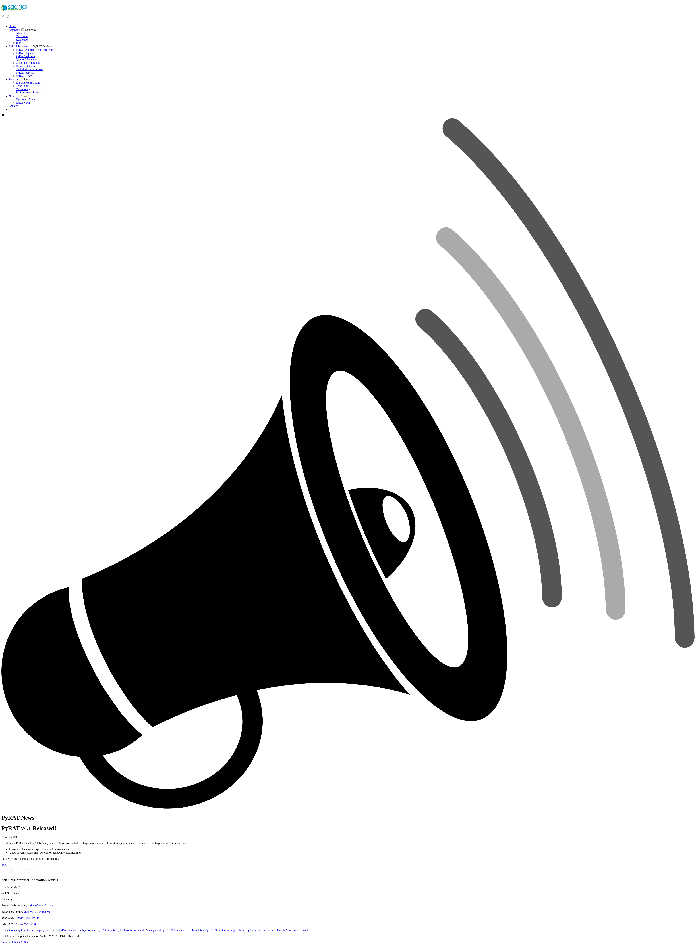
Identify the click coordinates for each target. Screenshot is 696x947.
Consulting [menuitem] (22, 85)
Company (30, 29)
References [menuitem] (22, 39)
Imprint (5, 942)
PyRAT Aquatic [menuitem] (25, 53)
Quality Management (149, 930)
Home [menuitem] (12, 26)
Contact (303, 930)
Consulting (228, 930)
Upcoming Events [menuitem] (26, 99)
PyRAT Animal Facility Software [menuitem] (35, 49)
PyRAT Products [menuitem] (19, 46)
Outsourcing (242, 930)
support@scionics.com (37, 911)
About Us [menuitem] (21, 33)
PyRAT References (172, 930)
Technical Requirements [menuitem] (30, 69)
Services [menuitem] (14, 79)
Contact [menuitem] (13, 105)
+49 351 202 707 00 (27, 917)
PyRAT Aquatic (107, 930)
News (23, 96)
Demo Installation (194, 930)
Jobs (295, 930)
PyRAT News (213, 930)
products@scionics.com (40, 905)
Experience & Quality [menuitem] (28, 82)
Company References (46, 930)
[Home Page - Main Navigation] (14, 13)
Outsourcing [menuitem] (23, 89)
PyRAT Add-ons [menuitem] (25, 56)
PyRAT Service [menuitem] (25, 72)
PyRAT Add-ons (126, 930)
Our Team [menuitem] (22, 36)
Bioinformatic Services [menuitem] (29, 92)
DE (310, 930)
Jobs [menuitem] (18, 42)
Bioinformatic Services (263, 930)
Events (281, 930)
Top (3, 864)
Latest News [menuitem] (23, 102)
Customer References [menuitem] (28, 62)
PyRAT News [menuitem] (24, 75)
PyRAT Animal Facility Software (78, 930)
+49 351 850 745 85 (25, 923)
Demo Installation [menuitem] (26, 66)
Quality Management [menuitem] (28, 59)
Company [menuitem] (15, 29)
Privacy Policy (20, 942)
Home (5, 930)
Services (28, 79)
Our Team (27, 930)
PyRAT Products (43, 46)
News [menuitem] (12, 96)
